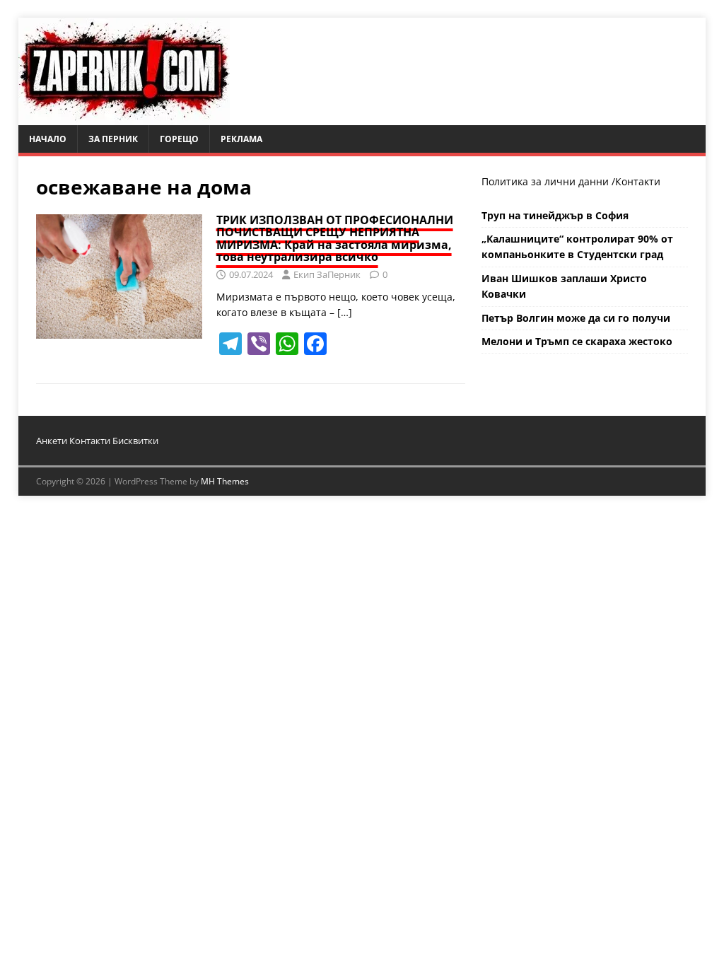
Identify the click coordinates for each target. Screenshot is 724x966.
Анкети (51, 440)
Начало (47, 139)
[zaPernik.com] (124, 117)
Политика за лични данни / (548, 181)
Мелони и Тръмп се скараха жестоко (576, 341)
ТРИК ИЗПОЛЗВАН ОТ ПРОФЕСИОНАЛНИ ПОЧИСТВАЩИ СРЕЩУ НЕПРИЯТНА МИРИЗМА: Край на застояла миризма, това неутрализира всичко (334, 238)
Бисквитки (135, 440)
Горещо (179, 139)
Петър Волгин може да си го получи (575, 318)
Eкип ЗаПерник (327, 274)
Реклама (241, 139)
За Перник (113, 139)
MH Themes (225, 481)
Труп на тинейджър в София (555, 215)
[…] (344, 312)
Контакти (637, 181)
